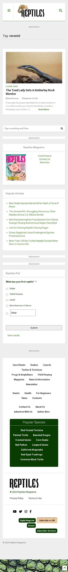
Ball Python (21, 445)
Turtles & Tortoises (32, 370)
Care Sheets (19, 365)
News (24, 398)
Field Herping (45, 374)
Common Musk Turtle (31, 459)
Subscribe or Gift (47, 520)
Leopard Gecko (40, 445)
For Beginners (43, 393)
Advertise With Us (23, 411)
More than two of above (20, 306)
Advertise (44, 162)
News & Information (39, 379)
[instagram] (26, 511)
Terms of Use (35, 498)
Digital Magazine (27, 520)
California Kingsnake (32, 449)
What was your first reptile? (21, 282)
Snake (12, 288)
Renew (31, 526)
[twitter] (20, 511)
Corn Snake (42, 440)
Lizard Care (12, 86)
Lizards (47, 365)
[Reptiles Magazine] (30, 19)
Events (16, 393)
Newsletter (31, 384)
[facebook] (30, 511)
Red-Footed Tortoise (32, 430)
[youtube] (15, 511)
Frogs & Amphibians (22, 374)
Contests (37, 398)
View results (13, 335)
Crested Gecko (23, 440)
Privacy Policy (16, 498)
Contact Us (44, 159)
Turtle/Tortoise (16, 294)
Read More (43, 109)
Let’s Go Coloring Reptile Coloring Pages (28, 228)
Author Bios (43, 411)
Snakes (34, 365)
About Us (40, 407)
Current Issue (44, 156)
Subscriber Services (46, 531)
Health (28, 393)
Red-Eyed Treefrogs (32, 454)
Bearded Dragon (41, 435)
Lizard (12, 300)
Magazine (19, 379)
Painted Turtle (20, 435)
